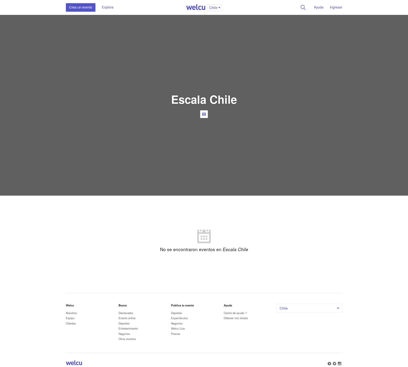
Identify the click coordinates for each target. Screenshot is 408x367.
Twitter (334, 363)
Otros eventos (127, 339)
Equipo (70, 318)
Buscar (303, 7)
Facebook (329, 363)
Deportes (124, 323)
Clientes (71, 323)
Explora (107, 7)
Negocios (124, 334)
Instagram (339, 363)
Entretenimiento (128, 328)
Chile (284, 308)
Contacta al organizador (204, 114)
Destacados (126, 313)
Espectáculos (179, 318)
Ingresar (336, 7)
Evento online (127, 318)
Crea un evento (80, 7)
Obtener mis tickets (236, 318)
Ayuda (318, 7)
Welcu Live (178, 328)
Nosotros (71, 313)
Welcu (195, 7)
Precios (175, 334)
